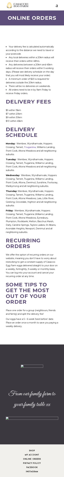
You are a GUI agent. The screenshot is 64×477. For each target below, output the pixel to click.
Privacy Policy (32, 463)
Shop (32, 451)
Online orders (32, 459)
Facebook (32, 467)
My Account (32, 455)
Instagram (32, 472)
